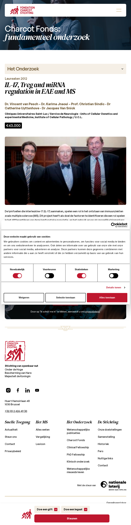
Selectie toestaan (65, 297)
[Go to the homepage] (15, 351)
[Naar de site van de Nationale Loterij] (113, 485)
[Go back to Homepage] (22, 10)
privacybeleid (92, 311)
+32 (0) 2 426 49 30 (16, 411)
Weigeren (24, 297)
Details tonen (113, 287)
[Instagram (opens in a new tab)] (8, 390)
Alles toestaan (107, 297)
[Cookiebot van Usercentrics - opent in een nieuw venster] (113, 225)
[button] (118, 10)
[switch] (49, 275)
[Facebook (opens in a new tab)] (17, 390)
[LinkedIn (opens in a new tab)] (27, 390)
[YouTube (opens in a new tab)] (37, 390)
